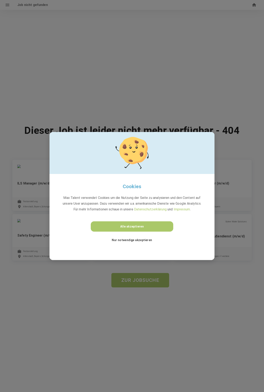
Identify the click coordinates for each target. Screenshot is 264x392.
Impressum (182, 209)
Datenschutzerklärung (150, 209)
